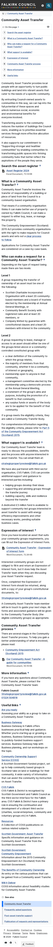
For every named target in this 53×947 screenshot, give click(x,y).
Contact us (26, 930)
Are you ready (9, 709)
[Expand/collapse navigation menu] (48, 27)
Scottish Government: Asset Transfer (22, 833)
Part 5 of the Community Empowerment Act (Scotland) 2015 (25, 431)
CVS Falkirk (7, 787)
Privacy (7, 933)
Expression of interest (17, 58)
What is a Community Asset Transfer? (25, 38)
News (32, 933)
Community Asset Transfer (20, 13)
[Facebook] (11, 942)
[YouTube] (5, 942)
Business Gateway (11, 722)
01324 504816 (9, 697)
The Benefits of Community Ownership (23, 870)
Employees (42, 933)
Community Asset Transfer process (24, 64)
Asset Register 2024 (17, 170)
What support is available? (19, 52)
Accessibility (13, 930)
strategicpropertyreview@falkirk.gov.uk (23, 463)
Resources (7, 821)
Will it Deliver (8, 882)
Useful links (12, 75)
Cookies (38, 930)
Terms (25, 933)
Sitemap (16, 933)
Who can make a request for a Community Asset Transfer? (27, 45)
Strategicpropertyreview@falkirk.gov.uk (23, 598)
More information (15, 69)
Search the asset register (19, 32)
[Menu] (49, 5)
